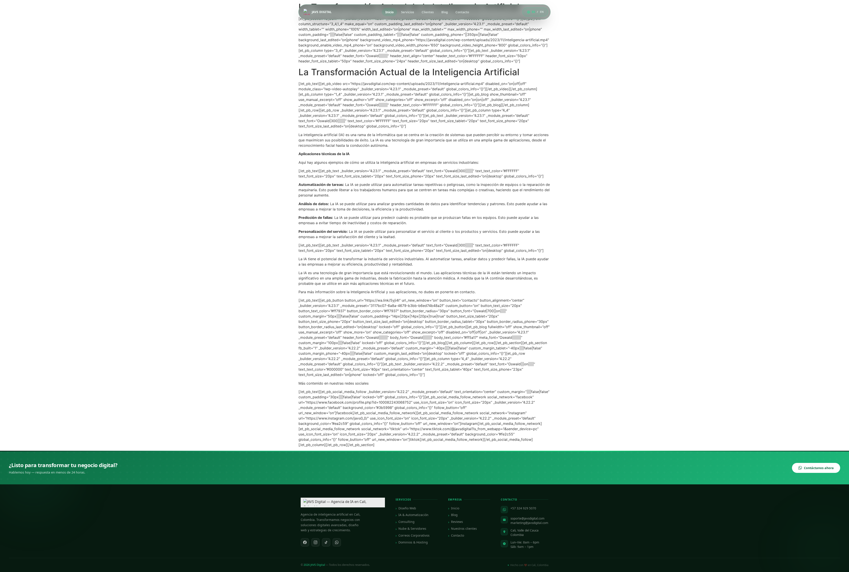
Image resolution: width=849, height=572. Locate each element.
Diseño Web (407, 508)
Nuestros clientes (464, 528)
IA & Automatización (413, 515)
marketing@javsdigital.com (529, 523)
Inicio (389, 12)
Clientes (428, 12)
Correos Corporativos (414, 535)
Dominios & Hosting (413, 542)
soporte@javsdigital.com (528, 518)
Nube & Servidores (412, 528)
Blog (444, 12)
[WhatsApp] (337, 542)
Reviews (457, 522)
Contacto (462, 12)
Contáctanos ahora (819, 468)
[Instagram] (315, 542)
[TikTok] (326, 542)
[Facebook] (305, 542)
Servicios (407, 12)
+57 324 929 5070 (523, 508)
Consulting (406, 522)
